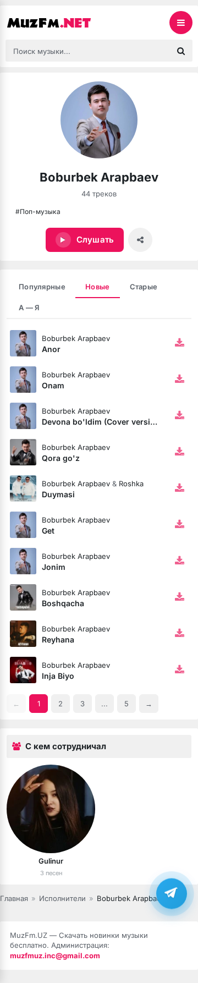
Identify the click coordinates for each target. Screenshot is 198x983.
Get (48, 530)
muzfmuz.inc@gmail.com (55, 955)
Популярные (42, 286)
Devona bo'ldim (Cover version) (102, 421)
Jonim (53, 567)
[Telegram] (171, 893)
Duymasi (58, 494)
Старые (144, 286)
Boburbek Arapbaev (76, 338)
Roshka (131, 483)
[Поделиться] (140, 240)
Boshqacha (63, 603)
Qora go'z (61, 458)
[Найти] (181, 51)
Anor (51, 349)
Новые (97, 286)
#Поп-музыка (38, 211)
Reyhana (58, 639)
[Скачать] (179, 343)
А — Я (29, 307)
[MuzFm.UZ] (61, 22)
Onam (53, 385)
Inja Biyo (58, 675)
